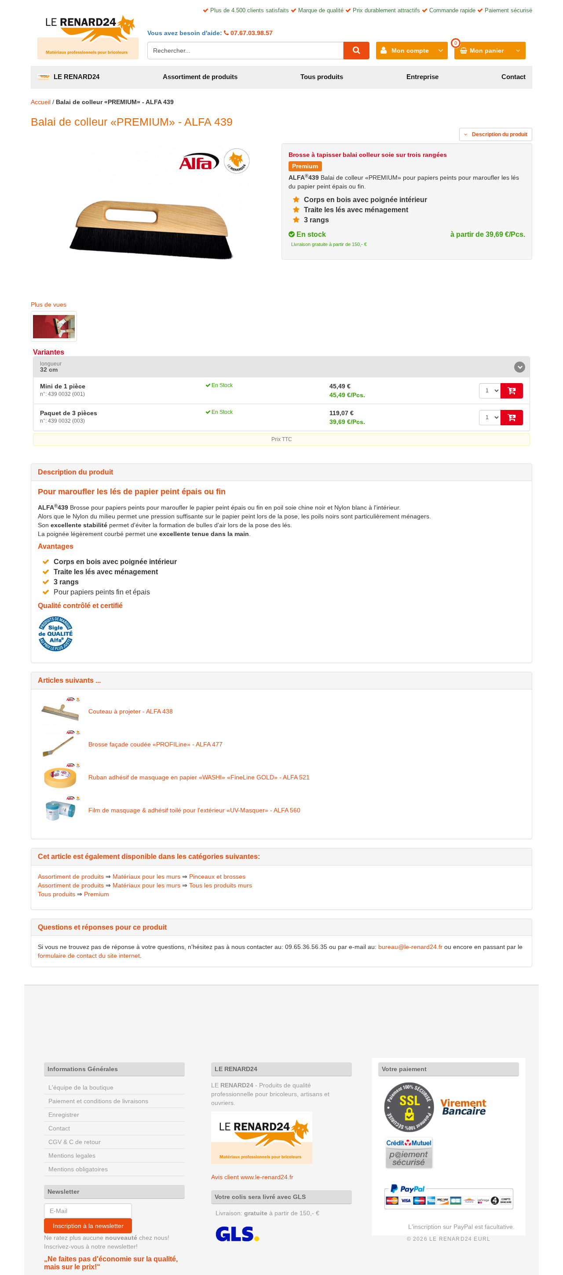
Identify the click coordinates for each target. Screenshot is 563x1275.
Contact (513, 76)
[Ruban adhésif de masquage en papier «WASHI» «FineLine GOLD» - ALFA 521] (61, 777)
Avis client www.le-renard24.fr (252, 1177)
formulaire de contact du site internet (89, 955)
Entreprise (422, 76)
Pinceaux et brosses (217, 876)
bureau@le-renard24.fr (410, 946)
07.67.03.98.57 (251, 32)
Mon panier (487, 50)
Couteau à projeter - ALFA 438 (130, 711)
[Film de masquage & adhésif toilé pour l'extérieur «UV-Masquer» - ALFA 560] (61, 810)
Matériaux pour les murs (146, 876)
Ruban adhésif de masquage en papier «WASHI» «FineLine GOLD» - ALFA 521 (199, 777)
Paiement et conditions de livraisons (98, 1101)
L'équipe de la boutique (80, 1087)
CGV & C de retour (74, 1141)
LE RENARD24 (74, 76)
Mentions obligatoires (78, 1169)
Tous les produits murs (220, 885)
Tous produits (321, 76)
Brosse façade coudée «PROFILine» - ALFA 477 (155, 744)
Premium (96, 894)
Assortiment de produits (200, 76)
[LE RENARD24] (261, 1137)
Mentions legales (71, 1155)
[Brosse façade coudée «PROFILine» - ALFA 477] (61, 744)
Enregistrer (63, 1114)
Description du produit (499, 134)
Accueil (41, 101)
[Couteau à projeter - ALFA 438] (61, 711)
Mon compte (410, 50)
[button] (281, 367)
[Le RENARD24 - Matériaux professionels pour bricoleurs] (88, 33)
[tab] (281, 367)
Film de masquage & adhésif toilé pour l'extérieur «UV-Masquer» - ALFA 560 (194, 810)
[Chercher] (356, 50)
